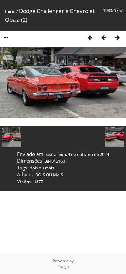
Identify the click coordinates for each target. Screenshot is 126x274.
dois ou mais (42, 168)
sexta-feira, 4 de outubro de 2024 (77, 154)
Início (10, 11)
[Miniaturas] (90, 37)
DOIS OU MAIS (49, 175)
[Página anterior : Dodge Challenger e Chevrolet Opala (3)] (103, 37)
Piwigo (63, 266)
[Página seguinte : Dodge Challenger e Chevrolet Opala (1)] (117, 37)
